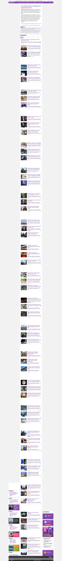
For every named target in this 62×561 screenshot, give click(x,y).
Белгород (22, 9)
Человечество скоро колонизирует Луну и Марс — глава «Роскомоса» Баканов (34, 381)
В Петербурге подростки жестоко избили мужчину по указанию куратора (34, 519)
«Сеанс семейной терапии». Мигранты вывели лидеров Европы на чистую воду (13, 555)
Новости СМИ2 (22, 36)
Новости (20, 2)
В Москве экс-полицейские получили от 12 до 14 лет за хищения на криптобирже (34, 46)
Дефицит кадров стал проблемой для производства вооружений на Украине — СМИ (34, 312)
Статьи (24, 2)
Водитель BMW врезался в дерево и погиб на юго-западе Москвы (33, 551)
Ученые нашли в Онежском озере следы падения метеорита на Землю (16, 549)
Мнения (27, 2)
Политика (15, 505)
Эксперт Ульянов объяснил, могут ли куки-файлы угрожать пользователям (33, 150)
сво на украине (46, 527)
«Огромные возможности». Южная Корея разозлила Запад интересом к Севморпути (31, 28)
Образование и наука (15, 546)
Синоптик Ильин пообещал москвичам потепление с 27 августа (34, 260)
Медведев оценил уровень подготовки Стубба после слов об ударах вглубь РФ (33, 181)
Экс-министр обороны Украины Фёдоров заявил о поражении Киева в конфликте (13, 494)
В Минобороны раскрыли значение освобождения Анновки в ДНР (33, 473)
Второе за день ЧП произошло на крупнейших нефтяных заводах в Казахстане (32, 447)
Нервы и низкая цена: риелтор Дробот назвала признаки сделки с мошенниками (34, 143)
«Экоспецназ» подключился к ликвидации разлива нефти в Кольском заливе (33, 246)
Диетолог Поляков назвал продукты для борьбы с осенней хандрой (16, 534)
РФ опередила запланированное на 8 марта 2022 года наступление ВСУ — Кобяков (33, 432)
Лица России (35, 2)
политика (11, 511)
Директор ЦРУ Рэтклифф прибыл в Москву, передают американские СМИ (16, 508)
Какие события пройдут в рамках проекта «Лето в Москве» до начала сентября (34, 279)
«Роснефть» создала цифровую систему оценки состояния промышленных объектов (33, 492)
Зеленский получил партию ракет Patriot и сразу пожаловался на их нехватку (34, 412)
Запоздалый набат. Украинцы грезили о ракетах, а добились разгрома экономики (12, 541)
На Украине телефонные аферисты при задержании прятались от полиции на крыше (33, 367)
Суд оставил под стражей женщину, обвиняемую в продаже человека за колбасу (33, 207)
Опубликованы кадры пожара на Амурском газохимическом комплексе (33, 298)
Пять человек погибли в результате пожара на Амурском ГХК (33, 525)
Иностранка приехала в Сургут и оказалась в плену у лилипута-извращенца (32, 360)
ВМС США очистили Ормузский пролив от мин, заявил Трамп (34, 227)
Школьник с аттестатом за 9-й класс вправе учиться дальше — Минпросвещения (33, 499)
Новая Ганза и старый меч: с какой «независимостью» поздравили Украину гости (13, 500)
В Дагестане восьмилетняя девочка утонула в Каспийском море (33, 233)
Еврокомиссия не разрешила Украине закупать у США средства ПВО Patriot (30, 32)
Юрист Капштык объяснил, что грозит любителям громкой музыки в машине (34, 156)
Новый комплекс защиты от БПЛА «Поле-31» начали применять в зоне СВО (34, 340)
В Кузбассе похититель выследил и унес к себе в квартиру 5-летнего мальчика (34, 393)
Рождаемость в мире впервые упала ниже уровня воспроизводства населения (34, 419)
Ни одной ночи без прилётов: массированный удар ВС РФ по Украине (47, 535)
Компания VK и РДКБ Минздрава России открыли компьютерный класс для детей (34, 485)
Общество (15, 532)
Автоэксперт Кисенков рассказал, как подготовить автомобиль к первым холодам (31, 30)
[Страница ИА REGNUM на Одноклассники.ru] (38, 560)
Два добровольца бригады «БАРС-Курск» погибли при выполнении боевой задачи (34, 387)
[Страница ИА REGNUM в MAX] (34, 560)
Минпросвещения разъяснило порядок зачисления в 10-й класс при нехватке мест (33, 439)
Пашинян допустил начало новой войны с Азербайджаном (28, 29)
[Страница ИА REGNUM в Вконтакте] (36, 560)
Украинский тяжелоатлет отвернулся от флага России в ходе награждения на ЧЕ (34, 78)
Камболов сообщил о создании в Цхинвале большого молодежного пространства (32, 353)
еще (52, 548)
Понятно (50, 557)
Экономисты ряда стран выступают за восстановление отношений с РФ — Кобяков (33, 103)
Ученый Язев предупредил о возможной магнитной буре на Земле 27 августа (33, 253)
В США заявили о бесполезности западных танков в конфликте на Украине (34, 286)
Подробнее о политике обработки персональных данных (41, 557)
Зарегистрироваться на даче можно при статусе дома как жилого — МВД (33, 194)
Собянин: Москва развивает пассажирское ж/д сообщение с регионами (34, 90)
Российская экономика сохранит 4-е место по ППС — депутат (34, 117)
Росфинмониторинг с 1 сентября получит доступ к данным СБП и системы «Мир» (34, 460)
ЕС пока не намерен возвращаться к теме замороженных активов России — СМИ (34, 466)
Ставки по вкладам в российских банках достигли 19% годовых (33, 538)
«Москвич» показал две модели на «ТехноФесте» (33, 513)
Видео (31, 2)
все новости (10, 496)
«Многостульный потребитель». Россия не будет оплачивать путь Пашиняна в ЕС (13, 528)
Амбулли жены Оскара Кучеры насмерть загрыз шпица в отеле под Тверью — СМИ (34, 305)
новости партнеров (23, 35)
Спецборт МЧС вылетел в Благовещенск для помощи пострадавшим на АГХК (34, 175)
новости (22, 37)
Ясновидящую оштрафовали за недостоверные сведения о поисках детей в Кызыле (30, 40)
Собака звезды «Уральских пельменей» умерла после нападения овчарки (33, 97)
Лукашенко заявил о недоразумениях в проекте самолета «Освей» (33, 273)
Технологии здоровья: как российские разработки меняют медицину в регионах (30, 31)
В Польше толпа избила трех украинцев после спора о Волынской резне (33, 544)
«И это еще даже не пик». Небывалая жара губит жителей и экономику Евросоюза (13, 514)
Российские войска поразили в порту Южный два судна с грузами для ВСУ (16, 520)
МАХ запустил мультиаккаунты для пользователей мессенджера (33, 71)
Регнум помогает (41, 2)
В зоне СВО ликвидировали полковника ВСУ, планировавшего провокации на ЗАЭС (33, 326)
